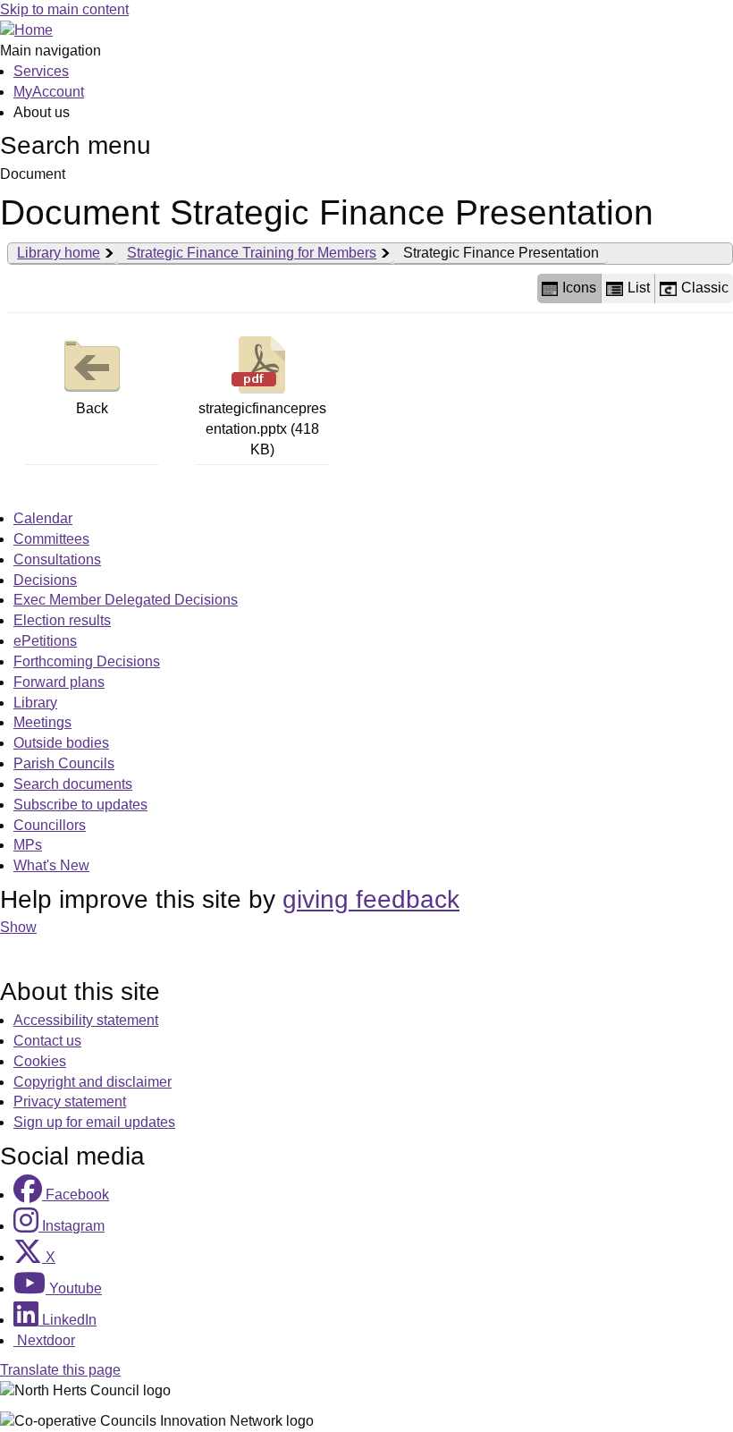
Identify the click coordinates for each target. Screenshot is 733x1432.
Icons (579, 287)
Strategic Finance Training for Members (251, 252)
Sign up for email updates (94, 1122)
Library (35, 702)
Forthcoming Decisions (86, 661)
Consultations (57, 559)
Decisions (45, 580)
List (639, 287)
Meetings (42, 722)
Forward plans (59, 682)
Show (18, 927)
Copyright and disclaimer (92, 1081)
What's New (51, 865)
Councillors (49, 825)
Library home (58, 252)
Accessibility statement (85, 1020)
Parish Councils (63, 763)
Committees (51, 539)
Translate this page (60, 1369)
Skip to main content (64, 9)
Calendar (42, 518)
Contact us (47, 1040)
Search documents (72, 784)
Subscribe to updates (80, 804)
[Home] (26, 30)
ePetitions (45, 640)
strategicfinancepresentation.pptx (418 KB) (262, 429)
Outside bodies (61, 742)
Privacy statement (69, 1101)
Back (92, 408)
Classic (705, 287)
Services (41, 71)
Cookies (39, 1061)
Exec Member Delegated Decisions (125, 599)
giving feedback (370, 899)
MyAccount (48, 91)
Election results (62, 620)
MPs (27, 844)
